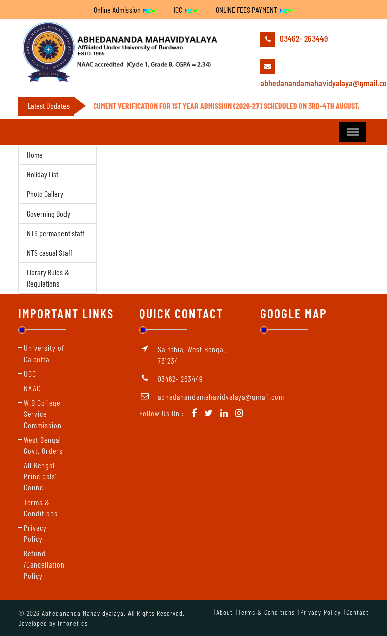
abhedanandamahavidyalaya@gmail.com (314, 82)
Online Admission (118, 9)
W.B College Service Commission (43, 414)
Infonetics (73, 623)
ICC (179, 9)
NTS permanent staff (55, 233)
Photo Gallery (45, 193)
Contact (357, 612)
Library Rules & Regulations (48, 277)
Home (35, 154)
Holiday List (42, 174)
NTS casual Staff (49, 252)
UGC (30, 373)
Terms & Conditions (266, 612)
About (224, 612)
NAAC (32, 388)
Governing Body (48, 213)
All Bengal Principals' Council (40, 476)
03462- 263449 (303, 38)
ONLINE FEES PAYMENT (247, 9)
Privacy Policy (320, 612)
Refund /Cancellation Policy (44, 564)
